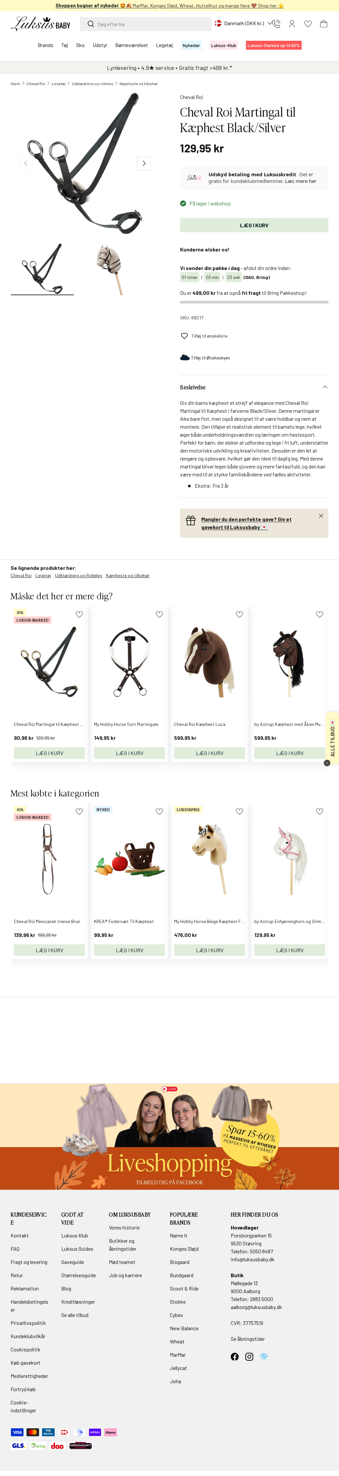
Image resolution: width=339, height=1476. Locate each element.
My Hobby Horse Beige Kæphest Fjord (211, 921)
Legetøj (59, 83)
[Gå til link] (169, 1137)
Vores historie (124, 1227)
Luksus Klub (74, 1235)
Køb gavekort (25, 1362)
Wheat (177, 1341)
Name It (178, 1235)
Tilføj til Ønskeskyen (210, 357)
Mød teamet (122, 1262)
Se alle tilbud (74, 1315)
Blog (66, 1288)
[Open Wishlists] (308, 24)
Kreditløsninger (78, 1301)
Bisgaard (179, 1262)
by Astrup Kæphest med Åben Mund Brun (294, 724)
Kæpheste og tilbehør (139, 83)
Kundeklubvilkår (28, 1336)
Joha (175, 1381)
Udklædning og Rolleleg (78, 575)
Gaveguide (72, 1262)
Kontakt (20, 1235)
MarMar (178, 1354)
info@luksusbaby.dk (252, 1259)
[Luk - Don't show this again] (327, 763)
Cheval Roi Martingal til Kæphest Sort (51, 724)
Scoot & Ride (184, 1288)
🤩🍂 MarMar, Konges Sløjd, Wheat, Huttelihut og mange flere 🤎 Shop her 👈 (170, 5)
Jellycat (178, 1368)
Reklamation (25, 1288)
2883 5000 (261, 1299)
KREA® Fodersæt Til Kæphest (124, 921)
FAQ (15, 1248)
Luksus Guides (77, 1248)
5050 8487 (261, 1251)
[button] (323, 23)
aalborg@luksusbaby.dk (256, 1307)
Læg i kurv (254, 225)
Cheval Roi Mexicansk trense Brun (47, 921)
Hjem (15, 83)
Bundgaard (181, 1275)
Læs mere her (300, 181)
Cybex (176, 1315)
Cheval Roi (35, 83)
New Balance (184, 1328)
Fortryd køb (23, 1389)
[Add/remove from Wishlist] (79, 614)
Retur (17, 1275)
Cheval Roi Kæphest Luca (199, 724)
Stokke (178, 1301)
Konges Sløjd (184, 1248)
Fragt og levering (29, 1262)
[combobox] (146, 24)
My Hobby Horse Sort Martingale (126, 724)
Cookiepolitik (25, 1349)
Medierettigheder (29, 1376)
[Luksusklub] (195, 177)
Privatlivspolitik (28, 1323)
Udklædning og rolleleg (92, 83)
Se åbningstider (248, 1339)
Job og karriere (125, 1275)
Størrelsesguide (78, 1275)
